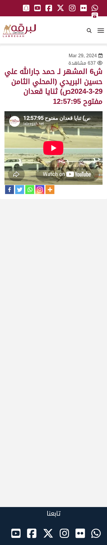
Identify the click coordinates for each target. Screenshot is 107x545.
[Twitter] (19, 189)
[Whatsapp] (29, 189)
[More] (49, 189)
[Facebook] (9, 189)
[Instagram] (39, 189)
